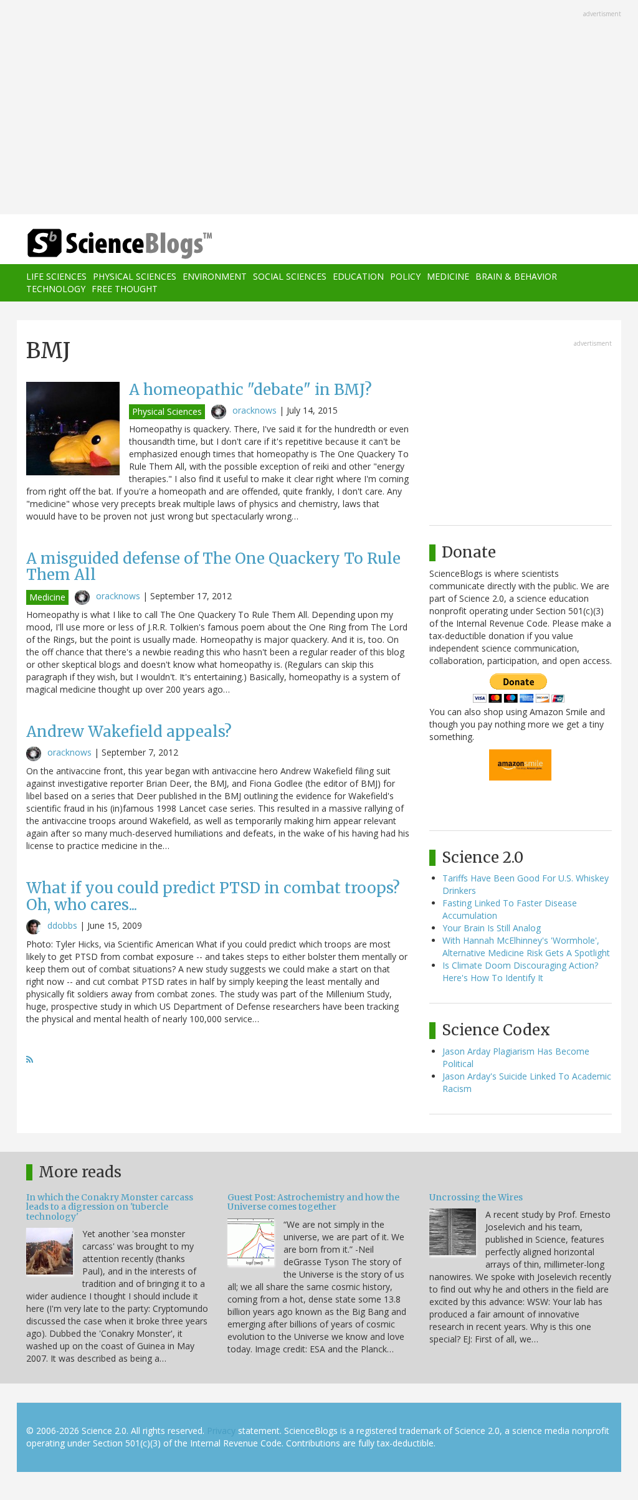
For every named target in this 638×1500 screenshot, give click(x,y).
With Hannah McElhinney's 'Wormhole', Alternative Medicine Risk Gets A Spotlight (526, 946)
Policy (405, 276)
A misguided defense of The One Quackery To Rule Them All (213, 566)
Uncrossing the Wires (476, 1197)
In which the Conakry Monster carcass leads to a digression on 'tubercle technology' (109, 1207)
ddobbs (62, 925)
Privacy (221, 1430)
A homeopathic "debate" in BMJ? (250, 389)
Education (358, 276)
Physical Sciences (134, 276)
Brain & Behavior (516, 276)
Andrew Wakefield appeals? (129, 731)
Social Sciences (289, 276)
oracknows (254, 410)
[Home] (123, 244)
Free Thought (125, 289)
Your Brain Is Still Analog (491, 928)
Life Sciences (56, 276)
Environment (215, 276)
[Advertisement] (319, 108)
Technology (55, 289)
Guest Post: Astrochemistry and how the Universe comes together (313, 1202)
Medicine (448, 276)
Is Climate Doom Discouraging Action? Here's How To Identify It (520, 971)
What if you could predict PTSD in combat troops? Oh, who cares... (213, 896)
